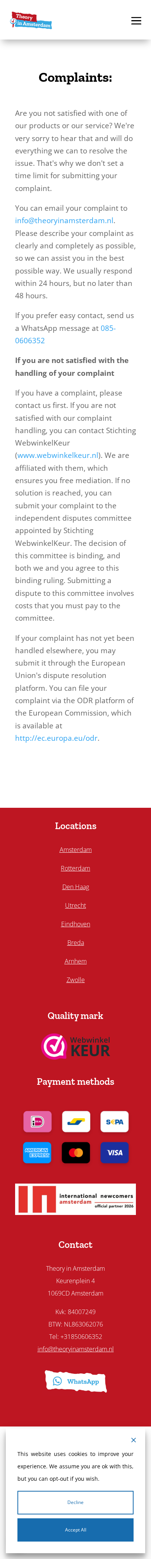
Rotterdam (75, 868)
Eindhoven (75, 924)
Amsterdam (76, 849)
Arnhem (76, 961)
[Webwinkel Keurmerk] (75, 1057)
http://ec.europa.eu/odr (56, 738)
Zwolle (76, 980)
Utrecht (75, 905)
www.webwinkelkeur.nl (57, 455)
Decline (75, 1502)
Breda (75, 942)
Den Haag (75, 887)
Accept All (75, 1529)
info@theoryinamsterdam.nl (64, 220)
